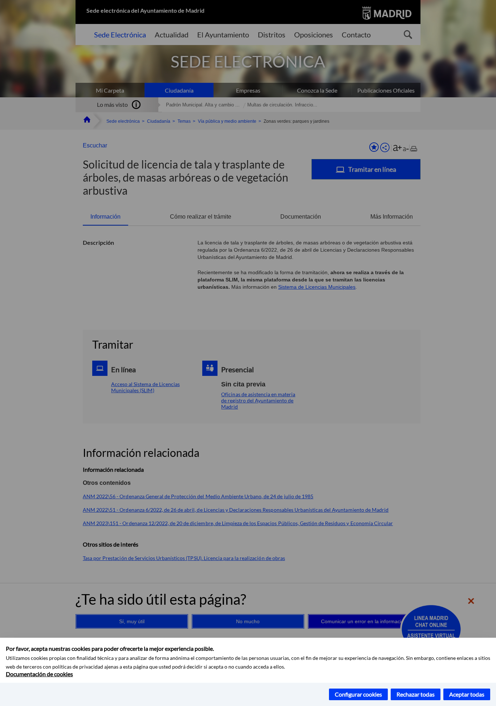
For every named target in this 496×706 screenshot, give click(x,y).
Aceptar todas (466, 694)
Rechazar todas (416, 694)
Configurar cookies (358, 694)
